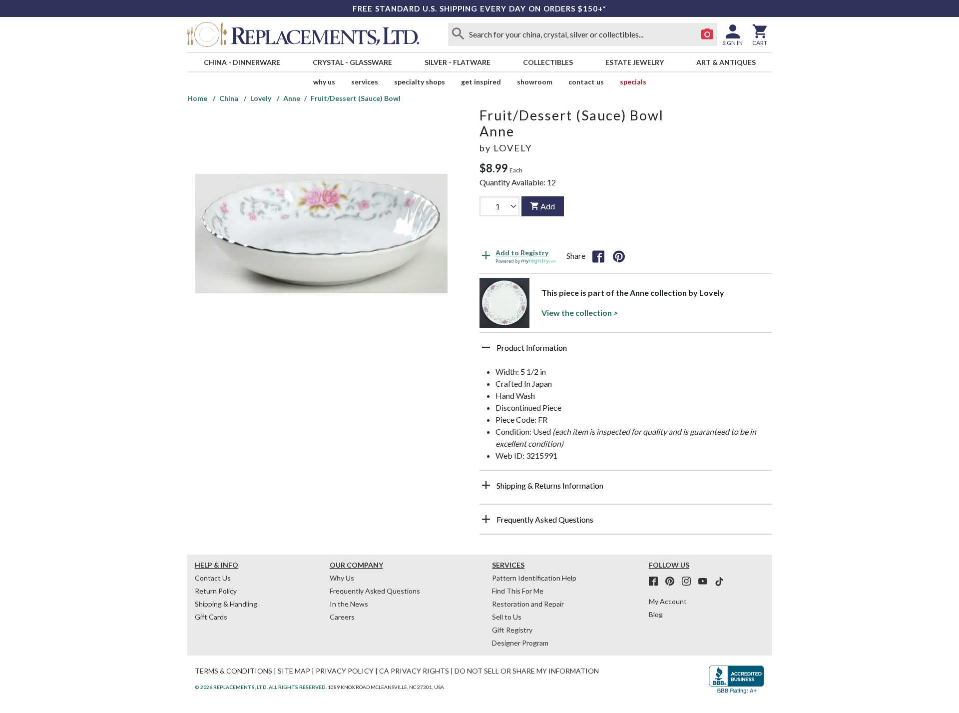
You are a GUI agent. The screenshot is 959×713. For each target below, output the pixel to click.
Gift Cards (211, 617)
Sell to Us (506, 617)
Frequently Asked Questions (375, 591)
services (364, 81)
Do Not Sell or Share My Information (527, 671)
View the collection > (579, 312)
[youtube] (705, 581)
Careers (342, 617)
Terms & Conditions (233, 671)
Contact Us (586, 81)
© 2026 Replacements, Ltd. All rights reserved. (261, 687)
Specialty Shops (419, 81)
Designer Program (520, 643)
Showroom (534, 81)
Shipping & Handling (226, 604)
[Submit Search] (458, 34)
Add (547, 206)
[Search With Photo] (707, 34)
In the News (349, 604)
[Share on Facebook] (598, 256)
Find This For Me (517, 591)
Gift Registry (512, 630)
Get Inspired (481, 81)
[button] (626, 351)
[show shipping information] (486, 485)
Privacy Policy (345, 671)
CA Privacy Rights (414, 671)
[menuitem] (241, 62)
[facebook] (656, 581)
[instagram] (689, 581)
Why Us (342, 578)
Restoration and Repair (528, 604)
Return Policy (216, 591)
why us (324, 81)
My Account (668, 601)
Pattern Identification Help (534, 578)
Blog (656, 614)
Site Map (294, 671)
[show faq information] (486, 519)
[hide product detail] (486, 347)
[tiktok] (719, 581)
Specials (633, 81)
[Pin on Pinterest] (619, 256)
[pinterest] (672, 581)
